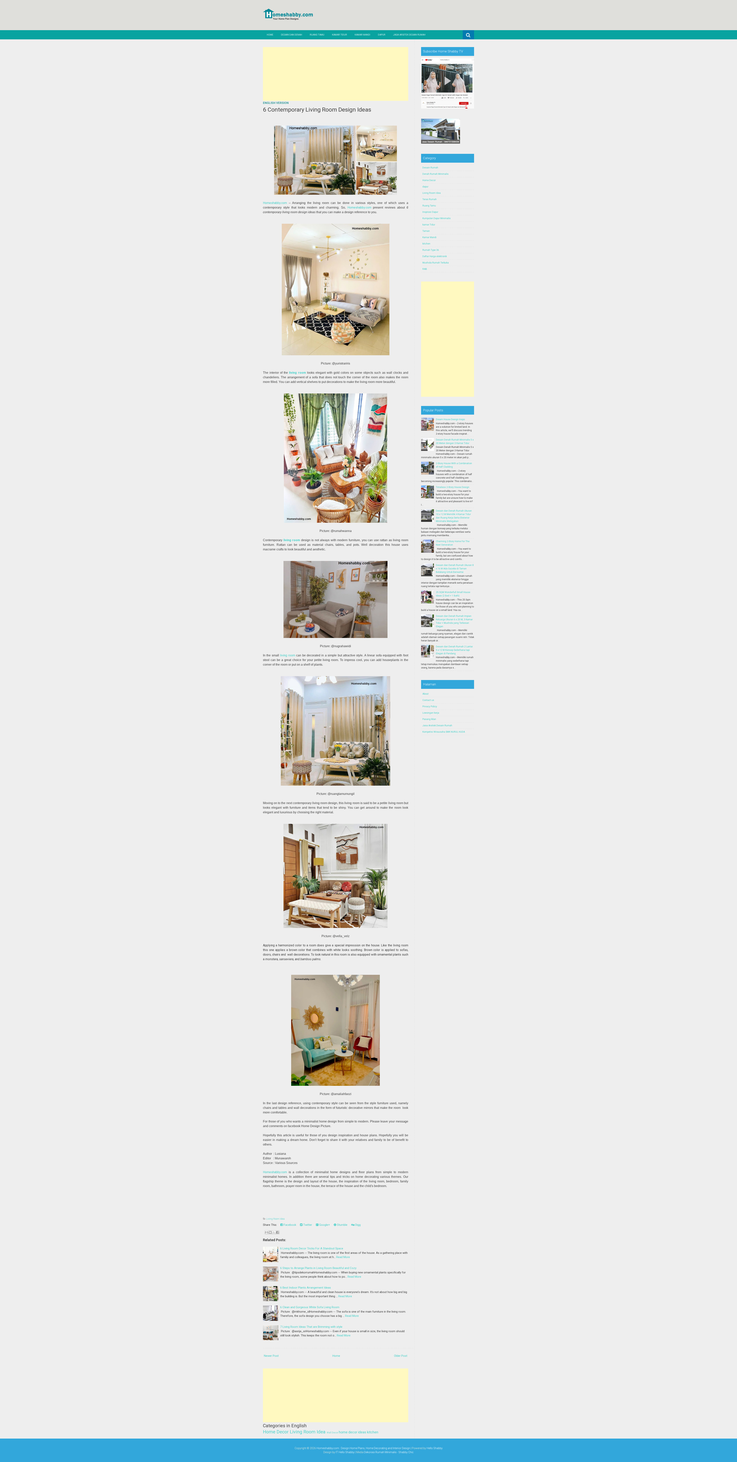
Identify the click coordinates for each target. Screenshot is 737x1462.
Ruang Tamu (317, 34)
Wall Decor (332, 1432)
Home (270, 34)
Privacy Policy (429, 706)
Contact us (428, 700)
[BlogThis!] (270, 1232)
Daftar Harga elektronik (434, 256)
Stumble (341, 1225)
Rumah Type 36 (430, 250)
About (425, 693)
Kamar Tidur (339, 34)
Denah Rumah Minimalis (435, 174)
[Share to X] (274, 1232)
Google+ (324, 1225)
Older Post (400, 1356)
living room (291, 540)
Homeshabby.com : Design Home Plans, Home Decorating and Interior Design (363, 1448)
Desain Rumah (430, 167)
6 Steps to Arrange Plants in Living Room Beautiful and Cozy (318, 1268)
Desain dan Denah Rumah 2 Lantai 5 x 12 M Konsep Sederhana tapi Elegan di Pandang (454, 650)
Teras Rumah (429, 199)
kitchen (372, 1432)
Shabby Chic (406, 1452)
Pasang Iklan (429, 719)
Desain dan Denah (291, 34)
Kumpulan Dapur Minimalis (436, 218)
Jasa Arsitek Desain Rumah (409, 34)
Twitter (307, 1225)
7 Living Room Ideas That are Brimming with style (311, 1327)
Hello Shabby (435, 1448)
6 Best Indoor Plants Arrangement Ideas (305, 1287)
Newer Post (271, 1356)
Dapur (381, 34)
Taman (426, 231)
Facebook (289, 1225)
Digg (357, 1225)
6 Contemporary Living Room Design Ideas (317, 109)
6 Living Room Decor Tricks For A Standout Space (311, 1248)
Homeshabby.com (275, 203)
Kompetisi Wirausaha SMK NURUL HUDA (443, 732)
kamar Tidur (428, 224)
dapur (425, 186)
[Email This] (267, 1232)
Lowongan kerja (430, 713)
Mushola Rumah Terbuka (435, 262)
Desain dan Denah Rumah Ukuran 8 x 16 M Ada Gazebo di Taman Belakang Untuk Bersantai (455, 568)
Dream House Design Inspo (450, 419)
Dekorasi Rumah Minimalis (380, 1452)
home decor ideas (352, 1432)
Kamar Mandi (362, 34)
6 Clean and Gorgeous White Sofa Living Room (309, 1307)
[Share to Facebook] (277, 1232)
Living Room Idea (275, 1218)
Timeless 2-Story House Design (452, 487)
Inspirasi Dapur (430, 212)
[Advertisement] (335, 74)
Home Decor (276, 1432)
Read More (343, 1257)
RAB (424, 269)
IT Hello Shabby (345, 1452)
